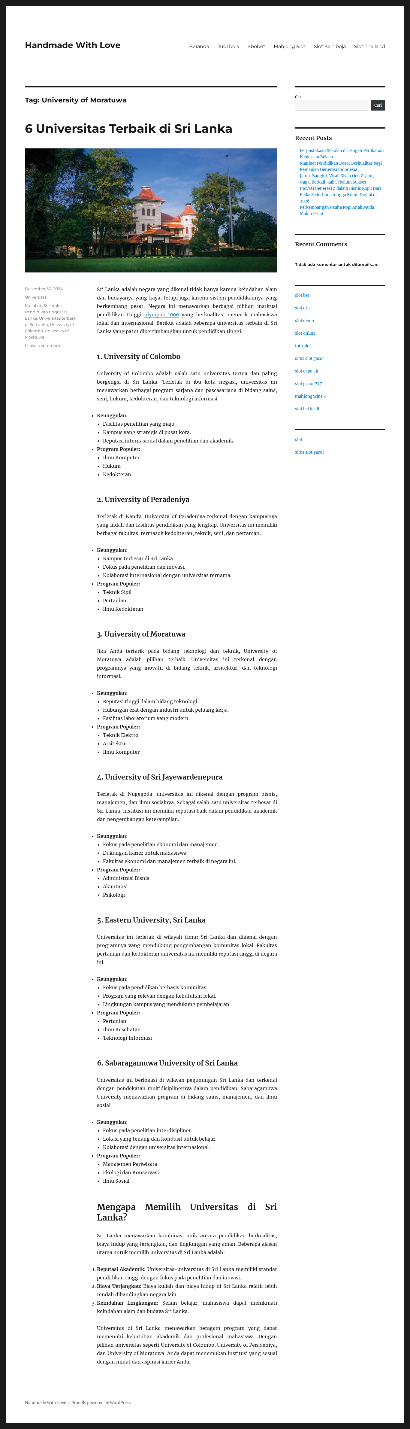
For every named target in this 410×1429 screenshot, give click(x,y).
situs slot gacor (309, 358)
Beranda (199, 46)
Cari (299, 96)
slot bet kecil (307, 409)
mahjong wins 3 (310, 396)
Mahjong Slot (290, 46)
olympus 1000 (161, 315)
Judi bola (228, 46)
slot (298, 439)
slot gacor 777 (308, 383)
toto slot (303, 345)
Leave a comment (42, 345)
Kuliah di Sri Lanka (43, 305)
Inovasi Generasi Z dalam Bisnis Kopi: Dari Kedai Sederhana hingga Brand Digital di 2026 (340, 195)
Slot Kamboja (330, 46)
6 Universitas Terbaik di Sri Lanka (129, 128)
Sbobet (256, 46)
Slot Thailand (369, 46)
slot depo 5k (306, 371)
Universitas (36, 297)
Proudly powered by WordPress (101, 1402)
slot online (305, 333)
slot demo (304, 320)
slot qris (303, 308)
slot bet (302, 295)
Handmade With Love (73, 45)
